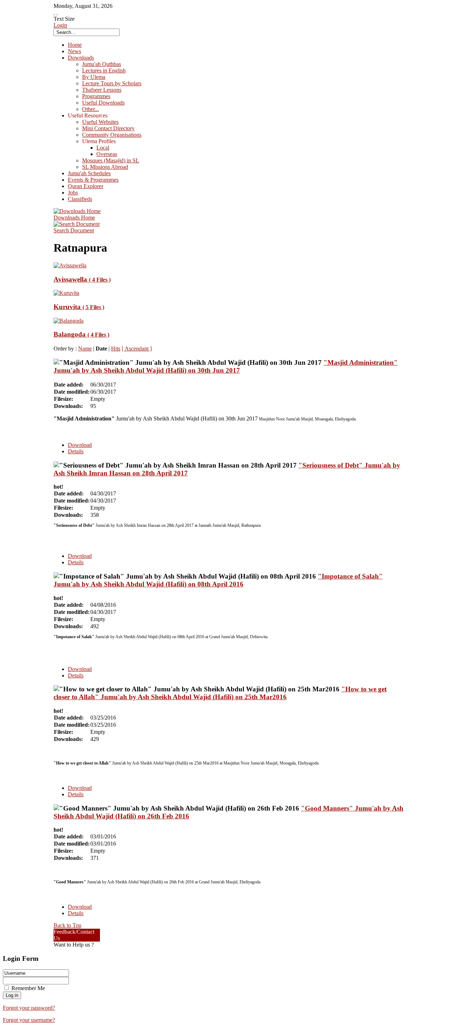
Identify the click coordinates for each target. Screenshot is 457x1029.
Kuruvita (79, 307)
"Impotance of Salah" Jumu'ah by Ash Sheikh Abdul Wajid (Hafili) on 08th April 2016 (218, 580)
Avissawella (82, 279)
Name (85, 348)
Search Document (74, 230)
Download (80, 445)
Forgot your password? (29, 1008)
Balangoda (81, 334)
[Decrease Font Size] (57, 12)
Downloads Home (74, 218)
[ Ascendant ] (137, 348)
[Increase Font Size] (54, 12)
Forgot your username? (29, 1020)
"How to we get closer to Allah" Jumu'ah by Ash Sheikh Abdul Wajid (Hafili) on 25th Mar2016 (220, 693)
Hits (115, 348)
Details (76, 451)
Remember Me (28, 988)
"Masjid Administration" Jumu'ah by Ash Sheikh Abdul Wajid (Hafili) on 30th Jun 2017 (226, 366)
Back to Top (67, 925)
